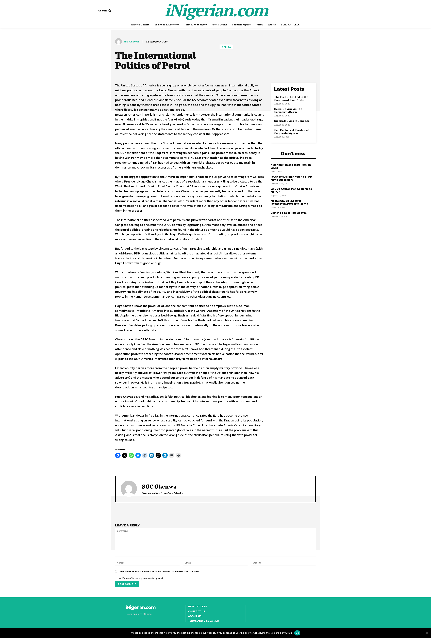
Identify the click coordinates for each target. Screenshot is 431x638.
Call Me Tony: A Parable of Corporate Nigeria (291, 131)
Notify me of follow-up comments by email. (141, 578)
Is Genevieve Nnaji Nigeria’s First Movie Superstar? (291, 178)
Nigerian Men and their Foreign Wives (291, 166)
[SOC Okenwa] (119, 41)
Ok (297, 632)
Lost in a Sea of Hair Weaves (289, 213)
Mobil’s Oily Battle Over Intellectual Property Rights (289, 202)
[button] (105, 10)
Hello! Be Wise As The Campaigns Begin (288, 110)
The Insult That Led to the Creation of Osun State (291, 98)
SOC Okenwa (131, 41)
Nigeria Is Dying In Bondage (292, 121)
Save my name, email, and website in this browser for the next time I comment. (159, 571)
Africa (226, 47)
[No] (426, 633)
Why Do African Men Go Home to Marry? (291, 190)
